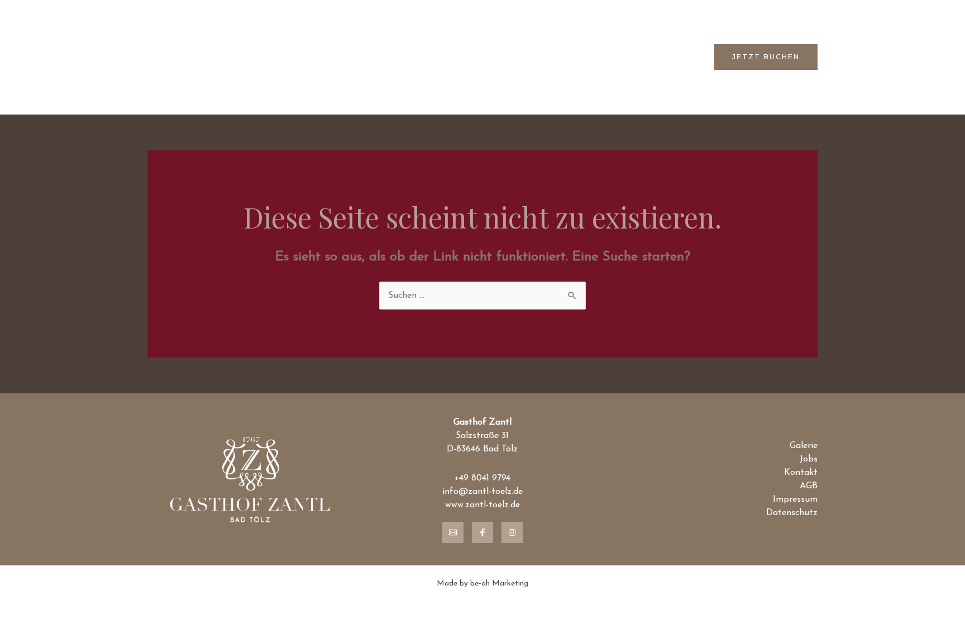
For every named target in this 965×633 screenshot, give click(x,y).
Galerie (804, 445)
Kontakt (801, 472)
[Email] (453, 532)
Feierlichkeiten (552, 57)
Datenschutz (792, 512)
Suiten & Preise (474, 57)
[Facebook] (482, 532)
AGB (809, 486)
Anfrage (677, 57)
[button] (766, 57)
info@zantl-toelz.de (482, 491)
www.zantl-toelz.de (482, 505)
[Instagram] (512, 532)
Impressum (795, 499)
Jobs (809, 459)
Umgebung (621, 57)
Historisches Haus (389, 57)
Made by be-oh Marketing (482, 583)
